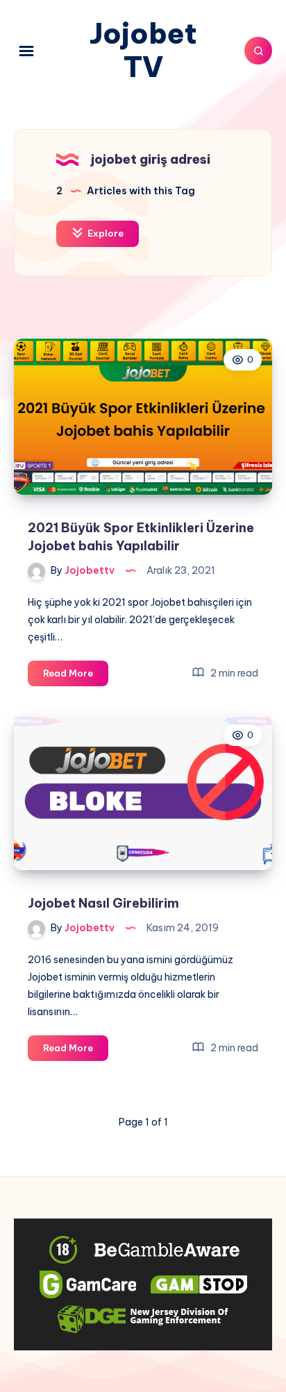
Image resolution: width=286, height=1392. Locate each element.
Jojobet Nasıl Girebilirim (103, 903)
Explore (104, 233)
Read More (75, 676)
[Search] (258, 51)
